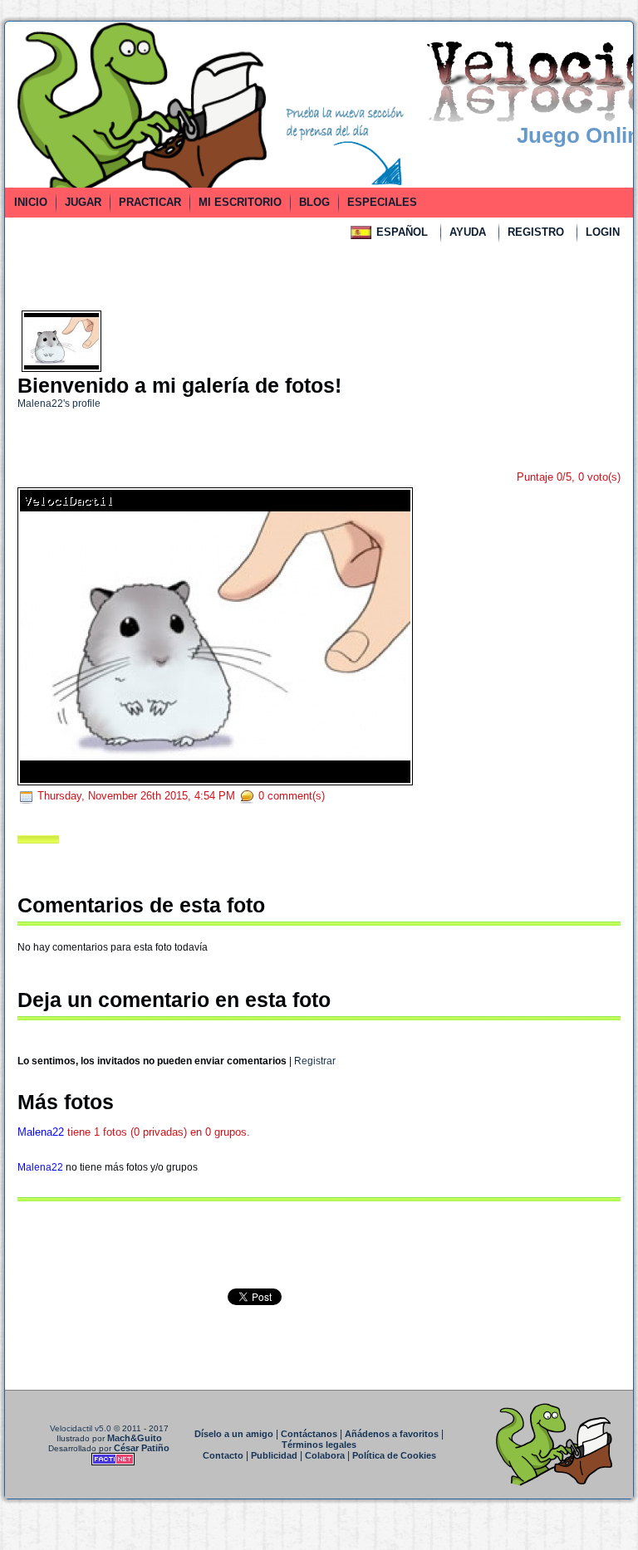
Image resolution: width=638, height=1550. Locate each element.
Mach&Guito (134, 1438)
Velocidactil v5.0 (80, 1428)
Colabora (325, 1455)
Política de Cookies (394, 1455)
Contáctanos (309, 1434)
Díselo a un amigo (233, 1434)
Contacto (223, 1455)
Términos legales (319, 1445)
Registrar (315, 1061)
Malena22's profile (59, 403)
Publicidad (274, 1455)
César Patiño (141, 1448)
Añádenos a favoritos (392, 1434)
